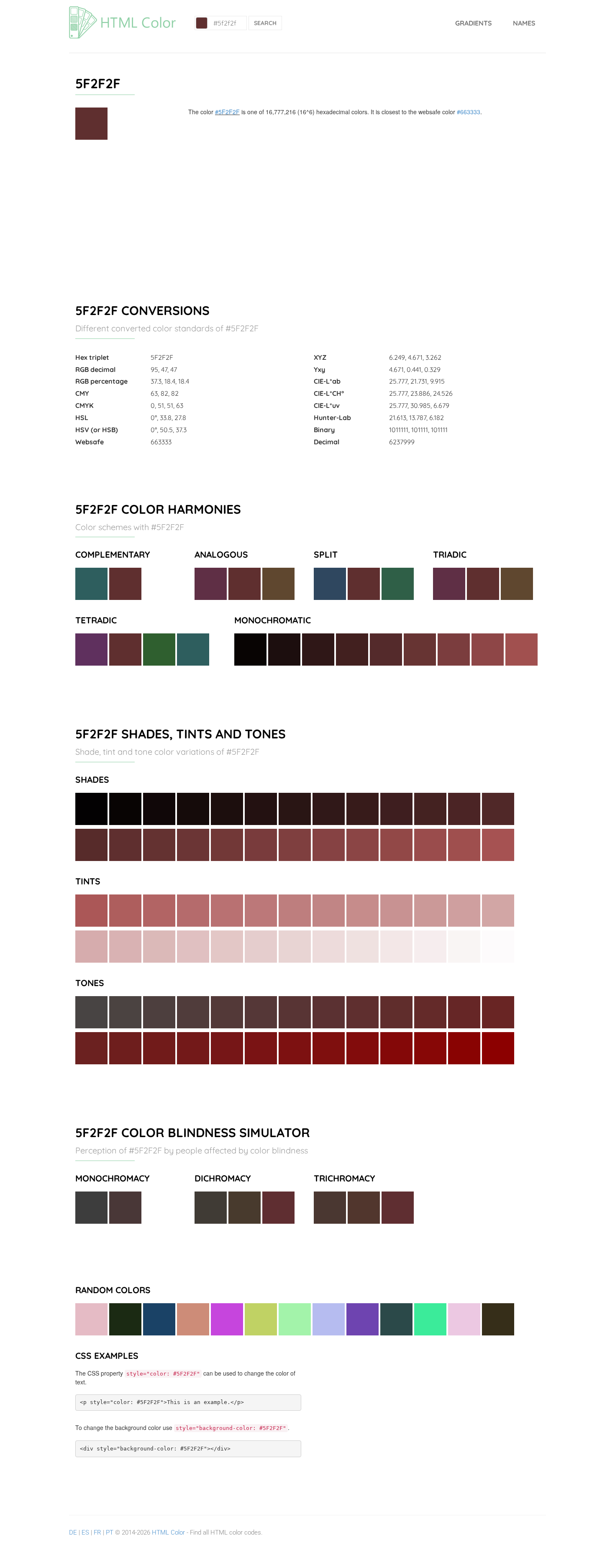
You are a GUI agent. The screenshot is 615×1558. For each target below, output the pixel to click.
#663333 (468, 112)
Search (265, 23)
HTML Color (168, 1532)
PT (109, 1532)
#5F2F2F (227, 112)
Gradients (473, 23)
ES (85, 1532)
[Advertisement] (307, 218)
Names (524, 23)
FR (97, 1532)
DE (73, 1532)
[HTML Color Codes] (122, 10)
